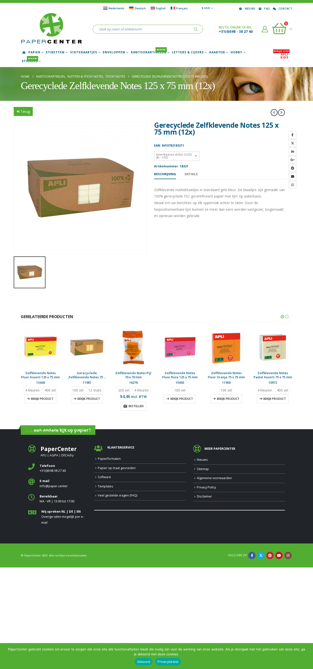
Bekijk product (42, 399)
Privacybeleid (167, 662)
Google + (292, 160)
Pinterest (292, 168)
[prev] (274, 112)
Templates (105, 486)
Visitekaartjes (83, 52)
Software (104, 477)
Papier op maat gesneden (117, 468)
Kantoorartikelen (148, 52)
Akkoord (143, 662)
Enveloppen (114, 52)
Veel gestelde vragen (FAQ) (117, 495)
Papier (34, 52)
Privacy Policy (206, 487)
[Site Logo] (51, 29)
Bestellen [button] (136, 406)
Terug (25, 111)
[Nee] (306, 656)
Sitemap (203, 469)
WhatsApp (292, 185)
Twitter (292, 143)
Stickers (30, 61)
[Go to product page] (40, 347)
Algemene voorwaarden (214, 478)
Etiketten (55, 52)
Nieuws (250, 8)
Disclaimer (204, 496)
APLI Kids (281, 56)
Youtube (279, 555)
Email (292, 176)
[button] (282, 317)
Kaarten (217, 52)
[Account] (265, 29)
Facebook (292, 135)
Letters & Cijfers (188, 52)
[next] (281, 112)
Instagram (288, 555)
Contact (285, 8)
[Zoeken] (196, 29)
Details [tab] (191, 174)
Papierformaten (109, 459)
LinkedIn (292, 151)
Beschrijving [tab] (165, 174)
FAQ (267, 8)
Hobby (236, 52)
